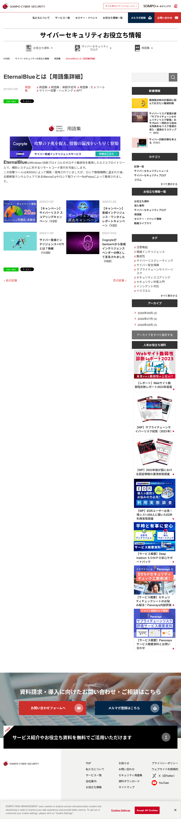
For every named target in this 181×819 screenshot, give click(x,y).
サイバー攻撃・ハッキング (56, 90)
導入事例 (139, 205)
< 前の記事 (10, 280)
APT (79, 90)
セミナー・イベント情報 (147, 218)
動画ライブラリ (142, 223)
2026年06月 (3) (147, 325)
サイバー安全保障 (147, 265)
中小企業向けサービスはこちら (120, 6)
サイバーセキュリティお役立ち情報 (90, 34)
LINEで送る (11, 101)
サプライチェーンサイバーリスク (154, 271)
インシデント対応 (147, 286)
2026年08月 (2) (147, 313)
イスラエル (143, 290)
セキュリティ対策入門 (150, 281)
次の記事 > (120, 280)
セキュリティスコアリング (153, 277)
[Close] (175, 810)
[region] (90, 810)
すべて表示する (168, 184)
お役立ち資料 (141, 201)
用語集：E (86, 87)
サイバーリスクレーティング (154, 260)
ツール (100, 87)
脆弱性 (140, 256)
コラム (138, 179)
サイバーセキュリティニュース (151, 170)
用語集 (28, 88)
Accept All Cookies (147, 810)
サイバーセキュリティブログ (150, 175)
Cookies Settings (120, 810)
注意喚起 (142, 247)
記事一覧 (139, 166)
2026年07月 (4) (147, 319)
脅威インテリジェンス (150, 251)
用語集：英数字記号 (63, 87)
